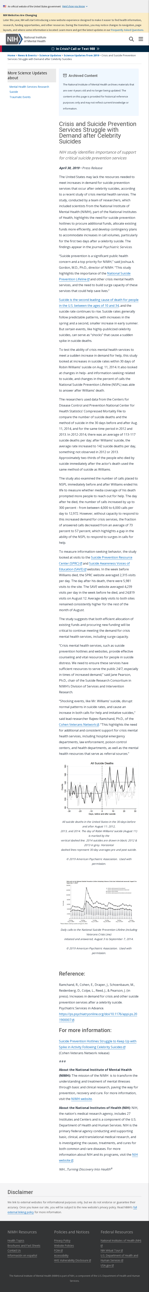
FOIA (57, 1250)
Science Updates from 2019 (81, 55)
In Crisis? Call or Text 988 (75, 49)
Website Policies (64, 1245)
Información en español (22, 1255)
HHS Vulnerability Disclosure (71, 1260)
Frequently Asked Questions (127, 30)
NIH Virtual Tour (111, 1250)
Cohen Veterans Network (78, 724)
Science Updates (50, 55)
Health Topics (16, 1240)
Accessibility (61, 1255)
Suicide (14, 92)
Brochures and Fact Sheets (24, 1245)
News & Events (27, 55)
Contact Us (14, 1250)
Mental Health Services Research (29, 87)
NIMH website (81, 1099)
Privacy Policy (62, 1240)
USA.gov (106, 1265)
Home (11, 55)
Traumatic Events (20, 97)
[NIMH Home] (26, 39)
